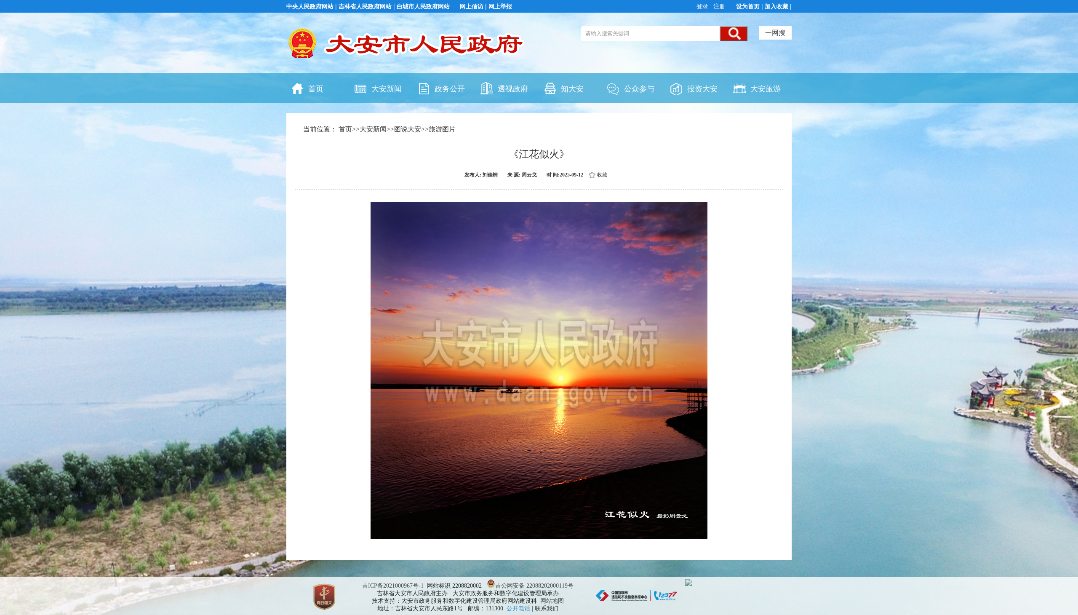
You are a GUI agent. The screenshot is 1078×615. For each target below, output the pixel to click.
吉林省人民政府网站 (365, 6)
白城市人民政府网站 (423, 6)
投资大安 (702, 89)
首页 (315, 89)
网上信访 (471, 6)
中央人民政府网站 (310, 6)
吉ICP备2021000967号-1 (393, 586)
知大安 (572, 89)
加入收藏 (776, 6)
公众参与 (639, 89)
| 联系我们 (545, 608)
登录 (703, 6)
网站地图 (552, 601)
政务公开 (450, 89)
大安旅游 (765, 89)
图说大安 (407, 129)
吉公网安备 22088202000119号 (534, 586)
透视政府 (513, 89)
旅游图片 (442, 129)
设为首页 (748, 6)
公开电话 (519, 608)
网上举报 (500, 6)
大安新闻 (386, 89)
